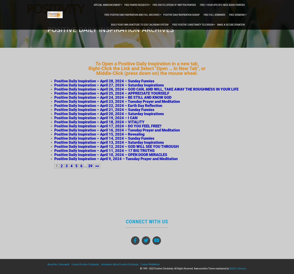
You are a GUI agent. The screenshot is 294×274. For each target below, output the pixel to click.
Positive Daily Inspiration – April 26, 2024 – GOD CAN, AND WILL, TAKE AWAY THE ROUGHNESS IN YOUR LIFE (146, 89)
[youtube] (156, 240)
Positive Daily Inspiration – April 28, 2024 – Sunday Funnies (104, 81)
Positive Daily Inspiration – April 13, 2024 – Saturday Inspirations (109, 142)
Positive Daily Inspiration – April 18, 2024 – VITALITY (99, 122)
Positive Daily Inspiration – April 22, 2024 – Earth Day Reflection (108, 105)
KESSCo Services (237, 268)
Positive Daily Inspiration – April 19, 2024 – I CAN (95, 118)
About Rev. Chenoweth (58, 264)
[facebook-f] (135, 240)
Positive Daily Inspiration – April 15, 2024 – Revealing (99, 134)
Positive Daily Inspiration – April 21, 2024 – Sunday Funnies (104, 110)
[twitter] (146, 240)
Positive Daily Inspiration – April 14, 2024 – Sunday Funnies (104, 138)
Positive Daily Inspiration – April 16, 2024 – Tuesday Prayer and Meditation (117, 130)
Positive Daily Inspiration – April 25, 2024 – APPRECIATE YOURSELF (111, 93)
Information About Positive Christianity (119, 264)
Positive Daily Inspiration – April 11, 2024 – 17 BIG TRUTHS (104, 151)
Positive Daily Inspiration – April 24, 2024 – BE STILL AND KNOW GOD (113, 97)
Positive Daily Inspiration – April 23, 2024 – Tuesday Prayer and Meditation (117, 101)
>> (97, 166)
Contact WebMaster (150, 264)
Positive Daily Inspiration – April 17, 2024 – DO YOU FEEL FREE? (107, 126)
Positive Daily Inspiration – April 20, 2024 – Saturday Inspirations (109, 114)
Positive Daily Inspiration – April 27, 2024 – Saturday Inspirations (109, 85)
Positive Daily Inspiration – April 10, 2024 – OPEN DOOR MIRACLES (110, 155)
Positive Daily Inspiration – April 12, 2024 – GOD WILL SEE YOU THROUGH (116, 146)
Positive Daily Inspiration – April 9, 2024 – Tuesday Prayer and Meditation (116, 159)
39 (90, 166)
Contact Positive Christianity (85, 264)
